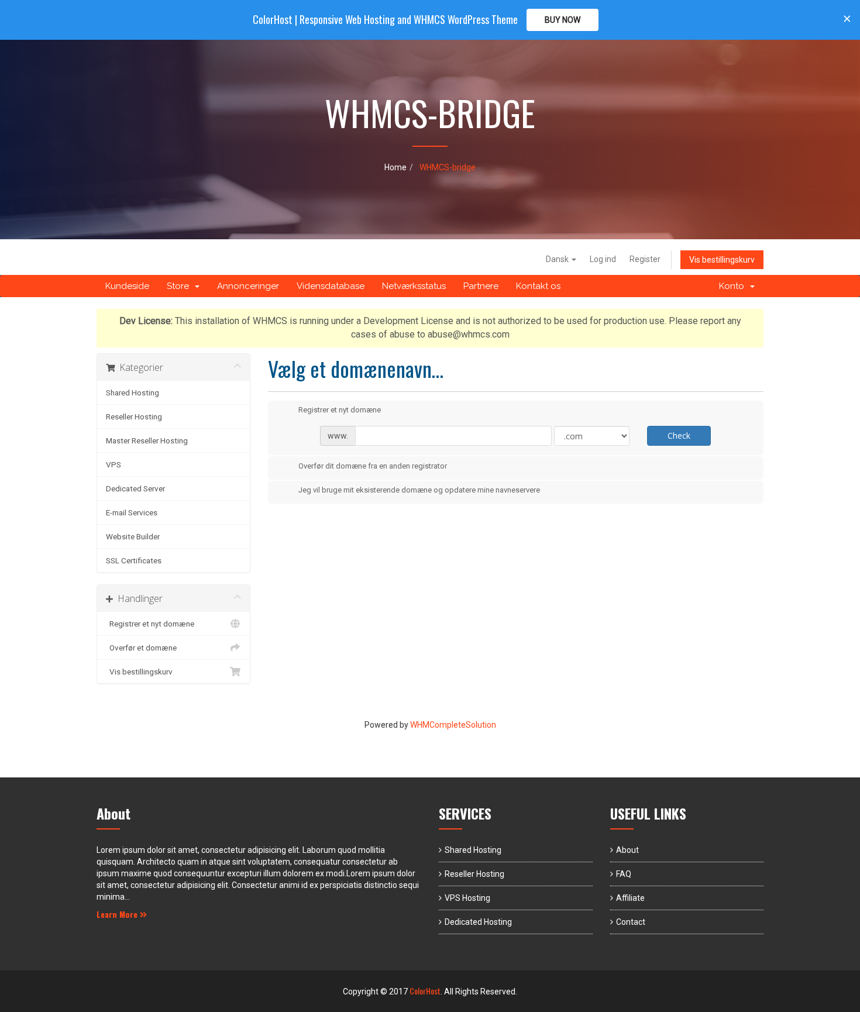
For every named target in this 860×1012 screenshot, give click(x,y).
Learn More (118, 914)
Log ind (603, 259)
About (627, 850)
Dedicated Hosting (478, 922)
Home (395, 167)
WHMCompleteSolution (453, 724)
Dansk (558, 259)
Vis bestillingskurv (722, 259)
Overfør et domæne (141, 647)
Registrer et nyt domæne (150, 623)
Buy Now (562, 20)
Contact (630, 922)
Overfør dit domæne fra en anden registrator (372, 466)
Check (679, 435)
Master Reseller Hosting (147, 440)
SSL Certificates (133, 560)
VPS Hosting (467, 898)
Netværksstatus (414, 286)
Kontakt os (538, 286)
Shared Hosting (132, 392)
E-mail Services (131, 512)
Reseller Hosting (134, 416)
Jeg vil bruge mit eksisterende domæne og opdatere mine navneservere (419, 490)
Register (645, 259)
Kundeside (127, 286)
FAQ (623, 874)
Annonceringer (248, 286)
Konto (734, 286)
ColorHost (425, 991)
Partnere (480, 286)
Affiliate (630, 898)
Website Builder (133, 536)
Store (180, 286)
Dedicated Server (135, 488)
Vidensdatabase (330, 286)
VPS (113, 464)
